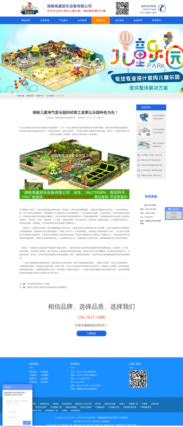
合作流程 (119, 20)
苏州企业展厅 (41, 407)
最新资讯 (146, 107)
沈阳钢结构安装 (129, 407)
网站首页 (26, 20)
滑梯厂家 (98, 425)
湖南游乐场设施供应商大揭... (152, 165)
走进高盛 (44, 20)
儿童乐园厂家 (120, 425)
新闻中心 (100, 20)
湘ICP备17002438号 (82, 421)
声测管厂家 (133, 404)
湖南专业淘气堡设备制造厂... (152, 160)
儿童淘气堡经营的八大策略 (38, 284)
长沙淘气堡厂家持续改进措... (152, 170)
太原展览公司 (114, 407)
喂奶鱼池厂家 (79, 425)
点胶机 (64, 411)
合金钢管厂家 (56, 407)
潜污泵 (98, 404)
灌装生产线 (36, 411)
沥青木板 (155, 404)
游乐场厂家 (108, 425)
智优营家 (105, 421)
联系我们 (156, 20)
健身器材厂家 (66, 425)
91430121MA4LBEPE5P (86, 418)
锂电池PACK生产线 (83, 404)
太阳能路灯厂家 (51, 411)
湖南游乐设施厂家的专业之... (152, 175)
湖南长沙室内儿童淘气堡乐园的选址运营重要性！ (47, 287)
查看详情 (60, 96)
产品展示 (63, 20)
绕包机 (56, 404)
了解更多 (91, 333)
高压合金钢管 (86, 407)
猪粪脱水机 (44, 404)
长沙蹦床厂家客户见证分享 (151, 155)
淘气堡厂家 (131, 425)
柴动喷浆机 (75, 411)
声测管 (144, 404)
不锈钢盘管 (100, 407)
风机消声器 (67, 404)
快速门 (122, 404)
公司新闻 (50, 96)
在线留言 (138, 20)
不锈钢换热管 (145, 407)
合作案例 (82, 20)
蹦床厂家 (90, 425)
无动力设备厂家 (53, 425)
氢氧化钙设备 (110, 404)
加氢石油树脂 (71, 407)
